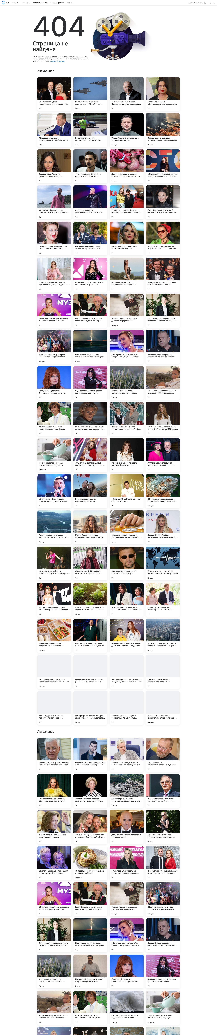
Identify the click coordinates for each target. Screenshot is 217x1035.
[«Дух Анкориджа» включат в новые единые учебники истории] (54, 672)
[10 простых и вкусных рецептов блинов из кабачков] (90, 935)
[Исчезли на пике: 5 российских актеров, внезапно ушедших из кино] (90, 419)
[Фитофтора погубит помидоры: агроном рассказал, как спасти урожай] (90, 708)
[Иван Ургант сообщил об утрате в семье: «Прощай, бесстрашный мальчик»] (90, 827)
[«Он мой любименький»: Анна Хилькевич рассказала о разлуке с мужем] (54, 600)
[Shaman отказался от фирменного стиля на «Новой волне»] (90, 202)
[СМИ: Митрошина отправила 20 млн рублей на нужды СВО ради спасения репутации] (163, 419)
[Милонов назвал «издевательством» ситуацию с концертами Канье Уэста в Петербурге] (163, 827)
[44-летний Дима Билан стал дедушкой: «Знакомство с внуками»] (90, 166)
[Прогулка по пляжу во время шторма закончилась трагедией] (90, 347)
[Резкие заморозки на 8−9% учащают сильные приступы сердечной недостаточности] (90, 780)
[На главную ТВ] (7, 2)
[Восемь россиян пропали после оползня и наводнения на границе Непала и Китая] (163, 636)
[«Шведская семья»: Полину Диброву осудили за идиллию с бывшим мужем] (127, 202)
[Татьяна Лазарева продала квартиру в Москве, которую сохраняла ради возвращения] (90, 863)
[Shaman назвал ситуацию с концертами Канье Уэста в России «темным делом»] (127, 708)
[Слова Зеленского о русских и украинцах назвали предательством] (127, 130)
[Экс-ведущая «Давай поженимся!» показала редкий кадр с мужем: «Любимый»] (54, 94)
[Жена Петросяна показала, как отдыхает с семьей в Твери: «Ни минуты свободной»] (163, 238)
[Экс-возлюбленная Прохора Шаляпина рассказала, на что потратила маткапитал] (54, 863)
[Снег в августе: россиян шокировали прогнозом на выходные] (127, 383)
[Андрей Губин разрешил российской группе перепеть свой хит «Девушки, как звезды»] (54, 780)
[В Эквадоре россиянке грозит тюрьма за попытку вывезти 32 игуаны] (163, 491)
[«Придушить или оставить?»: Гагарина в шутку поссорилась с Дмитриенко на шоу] (127, 347)
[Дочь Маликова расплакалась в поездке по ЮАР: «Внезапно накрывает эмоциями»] (163, 383)
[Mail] (3, 2)
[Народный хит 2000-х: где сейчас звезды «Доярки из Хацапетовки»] (127, 672)
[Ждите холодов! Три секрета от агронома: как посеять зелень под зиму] (90, 600)
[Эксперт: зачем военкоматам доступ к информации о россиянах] (127, 311)
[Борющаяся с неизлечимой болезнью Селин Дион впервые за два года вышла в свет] (127, 780)
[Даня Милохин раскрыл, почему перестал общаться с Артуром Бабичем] (163, 311)
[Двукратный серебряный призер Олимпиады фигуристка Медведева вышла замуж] (54, 744)
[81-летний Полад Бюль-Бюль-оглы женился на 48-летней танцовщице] (163, 863)
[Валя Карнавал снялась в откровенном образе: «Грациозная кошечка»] (127, 744)
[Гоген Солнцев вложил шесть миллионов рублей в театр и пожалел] (90, 311)
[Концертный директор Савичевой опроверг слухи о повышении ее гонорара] (54, 383)
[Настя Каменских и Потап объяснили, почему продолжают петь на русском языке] (90, 744)
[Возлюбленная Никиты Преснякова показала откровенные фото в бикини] (90, 491)
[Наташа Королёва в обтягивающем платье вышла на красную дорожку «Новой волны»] (163, 94)
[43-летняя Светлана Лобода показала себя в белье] (127, 238)
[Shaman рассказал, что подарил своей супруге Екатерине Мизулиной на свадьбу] (54, 935)
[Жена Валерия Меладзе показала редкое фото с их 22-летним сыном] (163, 935)
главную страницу (57, 61)
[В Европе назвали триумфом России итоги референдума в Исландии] (54, 347)
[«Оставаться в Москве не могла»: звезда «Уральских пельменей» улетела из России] (163, 166)
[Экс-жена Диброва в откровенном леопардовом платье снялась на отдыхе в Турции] (127, 275)
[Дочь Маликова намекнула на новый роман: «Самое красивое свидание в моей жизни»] (127, 600)
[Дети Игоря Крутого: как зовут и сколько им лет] (127, 899)
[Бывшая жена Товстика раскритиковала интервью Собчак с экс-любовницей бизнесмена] (54, 166)
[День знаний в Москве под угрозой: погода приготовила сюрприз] (163, 899)
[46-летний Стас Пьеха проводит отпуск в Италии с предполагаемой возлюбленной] (127, 491)
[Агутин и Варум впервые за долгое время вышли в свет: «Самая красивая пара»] (163, 455)
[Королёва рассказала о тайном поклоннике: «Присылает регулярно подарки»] (90, 275)
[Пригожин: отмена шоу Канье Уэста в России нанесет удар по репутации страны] (90, 636)
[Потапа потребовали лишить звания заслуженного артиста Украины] (90, 238)
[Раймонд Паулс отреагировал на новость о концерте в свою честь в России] (54, 827)
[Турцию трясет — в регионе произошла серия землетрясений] (163, 563)
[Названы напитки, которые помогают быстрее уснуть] (54, 455)
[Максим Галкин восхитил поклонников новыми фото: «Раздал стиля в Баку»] (54, 419)
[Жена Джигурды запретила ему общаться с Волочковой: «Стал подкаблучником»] (90, 899)
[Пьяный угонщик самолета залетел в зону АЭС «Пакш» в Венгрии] (90, 94)
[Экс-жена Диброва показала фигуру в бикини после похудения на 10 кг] (127, 455)
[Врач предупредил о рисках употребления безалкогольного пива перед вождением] (127, 527)
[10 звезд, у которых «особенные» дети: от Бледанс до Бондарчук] (127, 636)
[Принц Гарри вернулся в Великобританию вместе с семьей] (163, 600)
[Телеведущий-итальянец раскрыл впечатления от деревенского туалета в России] (163, 672)
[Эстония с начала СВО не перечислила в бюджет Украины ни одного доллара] (163, 708)
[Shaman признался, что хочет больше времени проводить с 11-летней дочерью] (127, 827)
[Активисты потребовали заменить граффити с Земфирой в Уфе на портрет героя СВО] (54, 563)
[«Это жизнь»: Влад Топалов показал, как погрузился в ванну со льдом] (54, 491)
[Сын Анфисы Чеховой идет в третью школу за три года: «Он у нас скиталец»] (54, 275)
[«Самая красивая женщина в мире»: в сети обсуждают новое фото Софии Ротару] (90, 455)
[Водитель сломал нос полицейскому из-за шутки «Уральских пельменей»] (90, 130)
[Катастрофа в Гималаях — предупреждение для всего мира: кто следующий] (127, 863)
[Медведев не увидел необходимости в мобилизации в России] (54, 130)
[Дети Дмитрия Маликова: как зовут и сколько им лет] (54, 899)
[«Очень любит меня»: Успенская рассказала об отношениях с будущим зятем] (90, 672)
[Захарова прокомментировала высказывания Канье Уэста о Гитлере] (54, 238)
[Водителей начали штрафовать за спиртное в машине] (163, 780)
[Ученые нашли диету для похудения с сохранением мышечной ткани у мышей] (54, 636)
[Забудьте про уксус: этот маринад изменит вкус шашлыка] (163, 130)
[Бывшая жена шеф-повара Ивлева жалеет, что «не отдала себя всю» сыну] (127, 94)
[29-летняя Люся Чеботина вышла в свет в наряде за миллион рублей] (54, 311)
